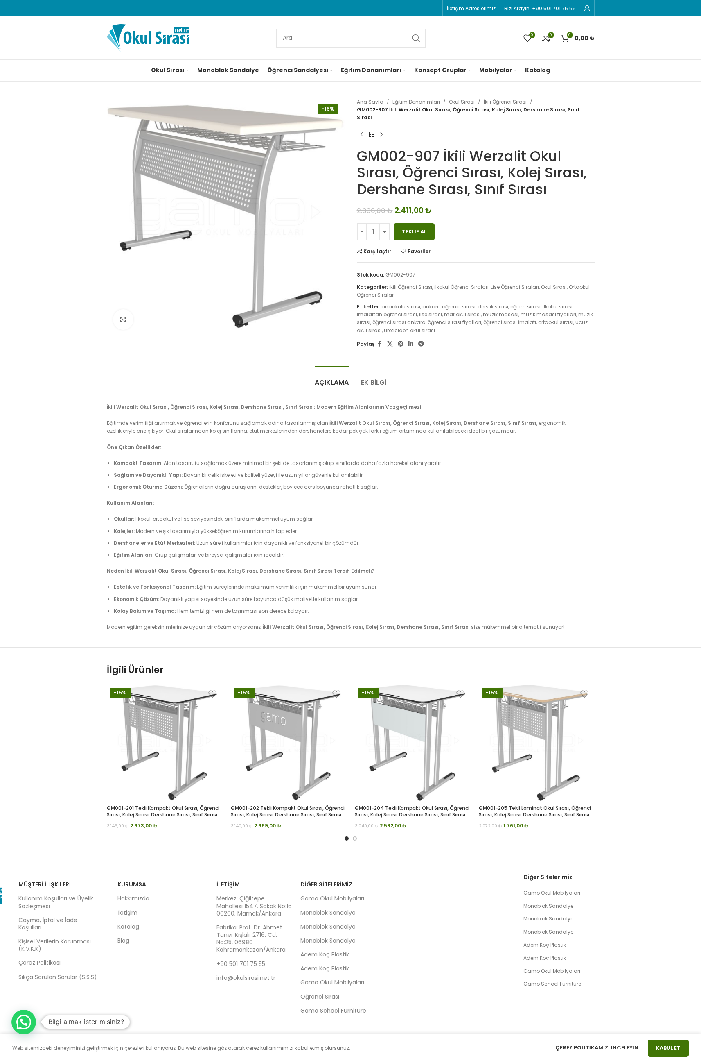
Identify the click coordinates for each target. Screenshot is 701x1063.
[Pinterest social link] (400, 343)
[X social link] (390, 343)
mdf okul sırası (462, 314)
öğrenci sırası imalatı (509, 322)
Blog (123, 940)
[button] (23, 1022)
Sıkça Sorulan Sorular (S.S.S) (57, 977)
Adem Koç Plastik (324, 954)
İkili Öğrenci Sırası (505, 101)
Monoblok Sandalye (328, 913)
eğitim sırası (525, 306)
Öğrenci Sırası (319, 997)
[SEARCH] (416, 38)
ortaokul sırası (555, 322)
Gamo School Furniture (333, 1010)
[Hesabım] (587, 8)
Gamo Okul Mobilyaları (332, 898)
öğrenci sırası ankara (399, 322)
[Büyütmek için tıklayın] (123, 319)
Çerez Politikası (39, 963)
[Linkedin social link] (411, 343)
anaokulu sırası (400, 306)
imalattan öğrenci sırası (387, 314)
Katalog (128, 926)
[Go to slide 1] (347, 838)
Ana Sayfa (370, 101)
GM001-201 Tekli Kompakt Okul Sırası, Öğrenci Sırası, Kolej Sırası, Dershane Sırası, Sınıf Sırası (163, 811)
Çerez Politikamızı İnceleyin (597, 1048)
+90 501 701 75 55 (240, 964)
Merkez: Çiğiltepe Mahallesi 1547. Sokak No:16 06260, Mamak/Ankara (254, 905)
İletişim (127, 913)
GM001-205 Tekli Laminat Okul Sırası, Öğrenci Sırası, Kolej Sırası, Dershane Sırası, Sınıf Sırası (535, 811)
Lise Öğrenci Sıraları (515, 286)
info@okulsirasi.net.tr (245, 978)
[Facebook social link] (380, 343)
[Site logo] (148, 37)
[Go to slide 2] (355, 838)
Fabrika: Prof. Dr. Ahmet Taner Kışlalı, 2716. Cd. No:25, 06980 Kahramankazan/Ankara (251, 938)
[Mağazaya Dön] (371, 135)
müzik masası (500, 314)
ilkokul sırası (558, 306)
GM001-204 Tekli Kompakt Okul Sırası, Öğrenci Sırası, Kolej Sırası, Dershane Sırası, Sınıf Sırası (412, 811)
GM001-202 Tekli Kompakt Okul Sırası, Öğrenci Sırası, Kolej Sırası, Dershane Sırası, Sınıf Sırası (288, 811)
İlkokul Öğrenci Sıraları (461, 286)
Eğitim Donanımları (416, 101)
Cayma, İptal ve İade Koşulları (47, 924)
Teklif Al (414, 232)
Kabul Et (668, 1048)
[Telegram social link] (421, 343)
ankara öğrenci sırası (449, 306)
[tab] (332, 378)
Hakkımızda (133, 898)
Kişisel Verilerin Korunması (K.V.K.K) (54, 945)
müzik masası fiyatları (548, 314)
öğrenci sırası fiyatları (454, 322)
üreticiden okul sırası (409, 330)
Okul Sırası (462, 101)
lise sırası (430, 314)
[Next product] (381, 135)
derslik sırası (493, 306)
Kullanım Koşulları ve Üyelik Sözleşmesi (55, 902)
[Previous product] (362, 135)
